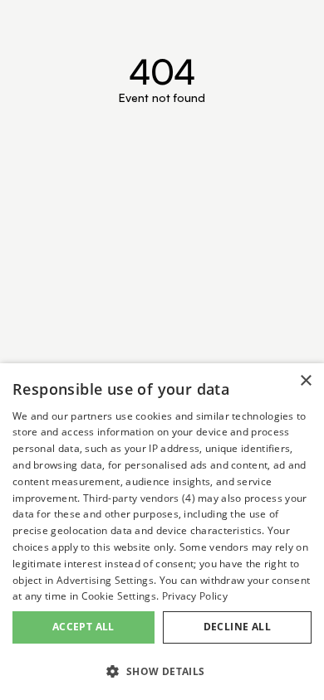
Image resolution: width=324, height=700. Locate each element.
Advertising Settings (105, 580)
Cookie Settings (119, 596)
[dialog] (162, 531)
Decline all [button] (237, 627)
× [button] (305, 381)
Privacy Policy (195, 596)
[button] (162, 671)
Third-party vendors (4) (139, 498)
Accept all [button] (83, 627)
